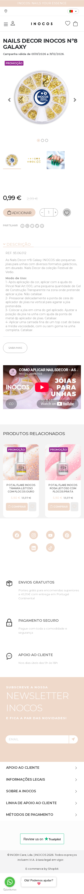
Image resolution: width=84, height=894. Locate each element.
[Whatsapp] (27, 226)
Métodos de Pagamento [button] (29, 815)
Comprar (40, 506)
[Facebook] (22, 226)
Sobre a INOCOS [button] (21, 791)
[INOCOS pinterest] (67, 535)
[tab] (42, 244)
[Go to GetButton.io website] (9, 889)
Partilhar (10, 225)
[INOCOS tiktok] (50, 547)
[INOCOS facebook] (17, 535)
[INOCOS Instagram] (33, 535)
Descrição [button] (18, 244)
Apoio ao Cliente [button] (22, 768)
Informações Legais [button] (25, 779)
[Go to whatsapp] (10, 882)
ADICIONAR (21, 213)
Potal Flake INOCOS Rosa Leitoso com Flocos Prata (43, 488)
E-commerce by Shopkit (41, 868)
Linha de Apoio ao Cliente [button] (31, 803)
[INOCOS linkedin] (33, 547)
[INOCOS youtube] (50, 535)
